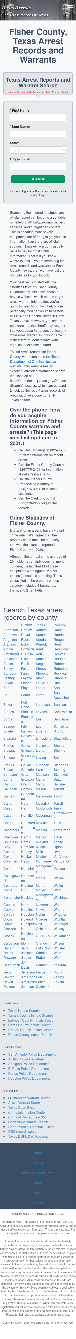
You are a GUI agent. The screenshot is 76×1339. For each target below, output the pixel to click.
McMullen (43, 822)
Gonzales (28, 769)
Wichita (59, 919)
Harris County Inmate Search (30, 1024)
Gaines (26, 731)
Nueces (42, 919)
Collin (7, 868)
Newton (42, 909)
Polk (39, 977)
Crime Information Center (27, 1112)
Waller (58, 885)
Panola (41, 952)
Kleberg (42, 673)
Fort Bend (25, 704)
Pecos (40, 972)
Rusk (57, 682)
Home (38, 1152)
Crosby (8, 935)
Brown (8, 769)
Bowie (8, 731)
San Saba (61, 719)
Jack (24, 948)
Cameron (10, 796)
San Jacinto (62, 704)
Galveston (27, 738)
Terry (57, 808)
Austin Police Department (27, 1059)
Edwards (27, 649)
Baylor (8, 682)
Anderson (10, 629)
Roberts (59, 663)
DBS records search (23, 1131)
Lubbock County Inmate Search (31, 1020)
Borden (8, 719)
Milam (40, 846)
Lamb (40, 694)
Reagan (60, 639)
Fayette (26, 678)
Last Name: (20, 126)
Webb (58, 904)
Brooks (8, 764)
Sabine (59, 687)
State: (14, 143)
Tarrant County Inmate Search (30, 1015)
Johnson (27, 986)
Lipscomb (43, 745)
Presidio (60, 625)
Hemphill (28, 868)
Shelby (59, 745)
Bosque (9, 726)
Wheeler (60, 914)
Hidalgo (27, 885)
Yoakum (60, 965)
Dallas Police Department (27, 1073)
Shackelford (63, 738)
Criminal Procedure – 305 (27, 1117)
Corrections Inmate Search (28, 1122)
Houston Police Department (29, 1078)
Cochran (9, 851)
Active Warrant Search (25, 1102)
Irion (24, 943)
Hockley (27, 897)
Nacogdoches (44, 897)
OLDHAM (43, 935)
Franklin (27, 711)
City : (20, 159)
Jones (40, 625)
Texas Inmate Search (24, 1010)
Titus (57, 822)
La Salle (42, 682)
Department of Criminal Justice (31, 1126)
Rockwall (61, 673)
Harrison (27, 846)
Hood (25, 904)
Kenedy (42, 644)
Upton (58, 846)
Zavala (59, 981)
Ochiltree (42, 928)
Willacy (59, 928)
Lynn (39, 769)
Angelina (10, 639)
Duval (25, 634)
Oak (39, 923)
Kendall (42, 639)
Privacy (38, 1162)
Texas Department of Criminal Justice (35, 359)
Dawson (9, 957)
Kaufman (42, 634)
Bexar (7, 704)
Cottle (7, 919)
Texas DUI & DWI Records (28, 1136)
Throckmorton (63, 815)
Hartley (26, 851)
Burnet (8, 779)
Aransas (9, 644)
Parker (41, 957)
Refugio (59, 658)
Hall (24, 808)
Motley (41, 890)
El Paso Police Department (28, 1068)
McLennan (44, 815)
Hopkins (27, 909)
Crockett (9, 928)
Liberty (41, 731)
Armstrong (11, 653)
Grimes (26, 789)
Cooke (8, 909)
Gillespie (27, 750)
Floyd (25, 687)
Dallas (8, 952)
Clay (6, 846)
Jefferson (28, 972)
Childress (10, 841)
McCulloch (44, 808)
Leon (39, 726)
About (38, 1193)
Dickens (9, 986)
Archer (8, 649)
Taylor (58, 796)
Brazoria (9, 738)
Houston (27, 914)
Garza (25, 745)
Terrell (58, 803)
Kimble (41, 658)
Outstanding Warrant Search (29, 1097)
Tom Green (62, 829)
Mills (39, 851)
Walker (59, 878)
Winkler (59, 948)
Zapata (59, 977)
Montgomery (44, 868)
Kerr (39, 653)
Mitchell (42, 856)
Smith (58, 757)
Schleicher (62, 726)
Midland (42, 841)
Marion (41, 779)
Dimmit (26, 625)
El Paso (27, 653)
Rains (58, 629)
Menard (41, 837)
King (39, 663)
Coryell (8, 914)
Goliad (26, 764)
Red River (61, 649)
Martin (40, 784)
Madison (42, 774)
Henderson (27, 878)
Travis (58, 837)
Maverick (42, 803)
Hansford (28, 822)
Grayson (27, 779)
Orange (41, 943)
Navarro (42, 904)
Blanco (8, 711)
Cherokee (10, 837)
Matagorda (44, 796)
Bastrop (9, 678)
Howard (27, 919)
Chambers (11, 829)
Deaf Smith (11, 965)
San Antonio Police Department (32, 1054)
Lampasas (44, 704)
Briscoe (9, 757)
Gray (24, 774)
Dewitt (8, 981)
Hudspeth (28, 923)
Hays (25, 861)
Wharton (60, 909)
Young (58, 972)
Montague (43, 861)
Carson (8, 808)
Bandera (9, 673)
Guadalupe (27, 796)
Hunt (24, 928)
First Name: (20, 110)
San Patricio (63, 711)
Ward (57, 890)
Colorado (10, 885)
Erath (25, 663)
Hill (23, 890)
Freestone (27, 719)
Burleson (10, 774)
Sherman (60, 750)
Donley (26, 629)
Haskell (27, 856)
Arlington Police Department (29, 1063)
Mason (41, 789)
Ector (25, 644)
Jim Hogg (28, 977)
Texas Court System (23, 1107)
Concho (9, 904)
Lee (39, 719)
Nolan (40, 914)
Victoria (59, 868)
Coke (7, 856)
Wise (57, 952)
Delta (7, 972)
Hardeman (28, 830)
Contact (38, 1203)
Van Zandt (61, 861)
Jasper (26, 957)
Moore (40, 878)
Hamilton (28, 815)
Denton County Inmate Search (30, 1029)
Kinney (41, 668)
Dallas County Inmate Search (30, 1034)
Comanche (11, 897)
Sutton (58, 779)
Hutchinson (27, 936)
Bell (6, 694)
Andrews (10, 634)
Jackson (27, 952)
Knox (40, 678)
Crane (8, 923)
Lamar (40, 687)
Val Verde (61, 856)
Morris (40, 885)
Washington (62, 897)
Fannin (26, 673)
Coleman (10, 861)
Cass (7, 815)
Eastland (27, 639)
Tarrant (59, 789)
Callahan (10, 789)
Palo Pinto (44, 948)
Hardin (26, 837)
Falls (24, 668)
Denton (8, 977)
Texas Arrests (16, 7)
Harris (25, 841)
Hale (24, 803)
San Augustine (61, 695)
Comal (8, 890)
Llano (40, 750)
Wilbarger (61, 923)
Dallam (8, 948)
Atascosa (10, 658)
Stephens (61, 764)
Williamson (62, 935)
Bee (6, 687)
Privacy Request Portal (38, 1172)
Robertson (61, 668)
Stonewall (61, 774)
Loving (41, 757)
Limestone (44, 738)
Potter (40, 981)
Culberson (11, 943)
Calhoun (9, 784)
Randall (59, 634)
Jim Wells (28, 981)
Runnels (60, 678)
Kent (39, 649)
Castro (8, 822)
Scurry (58, 731)
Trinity (58, 841)
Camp (7, 803)
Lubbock (42, 764)
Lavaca (41, 711)
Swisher (60, 784)
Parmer (41, 965)
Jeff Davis (25, 965)
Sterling (59, 769)
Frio (24, 726)
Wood (58, 957)
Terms (38, 1183)
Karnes (41, 629)
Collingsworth (11, 878)
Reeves (59, 653)
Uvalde (59, 851)
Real (57, 644)
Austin (8, 663)
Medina (41, 829)
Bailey (8, 668)
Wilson (59, 943)
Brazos (8, 745)
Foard (25, 694)
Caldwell (42, 986)
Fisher (26, 682)
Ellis (24, 658)
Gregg (25, 784)
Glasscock (28, 757)
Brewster (10, 750)
